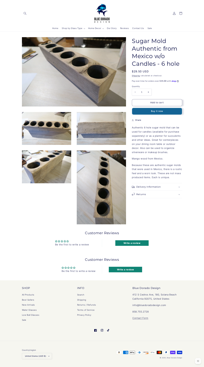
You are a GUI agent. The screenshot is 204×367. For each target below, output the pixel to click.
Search (80, 295)
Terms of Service (86, 310)
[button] (25, 13)
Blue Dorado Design (174, 358)
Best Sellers (28, 300)
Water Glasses (29, 310)
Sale (24, 320)
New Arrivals (28, 305)
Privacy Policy (84, 315)
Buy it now (157, 111)
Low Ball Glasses (30, 315)
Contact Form (140, 318)
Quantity (136, 86)
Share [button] (138, 120)
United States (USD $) (35, 356)
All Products (28, 295)
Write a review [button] (132, 243)
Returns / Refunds (86, 305)
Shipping (136, 76)
